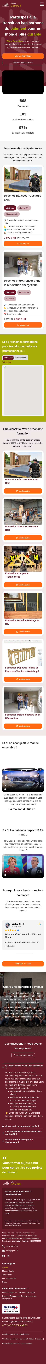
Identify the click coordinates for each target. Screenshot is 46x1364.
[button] (25, 372)
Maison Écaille (8, 1271)
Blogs (4, 1282)
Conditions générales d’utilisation (15, 1334)
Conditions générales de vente (14, 1339)
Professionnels (21, 357)
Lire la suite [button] (10, 946)
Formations (8, 357)
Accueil (5, 1267)
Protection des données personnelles (17, 1343)
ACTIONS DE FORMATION (15, 1325)
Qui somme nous (9, 1278)
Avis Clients (7, 1275)
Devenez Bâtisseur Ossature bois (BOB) (18, 1292)
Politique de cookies (35, 1339)
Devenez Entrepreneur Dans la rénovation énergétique (19, 1297)
